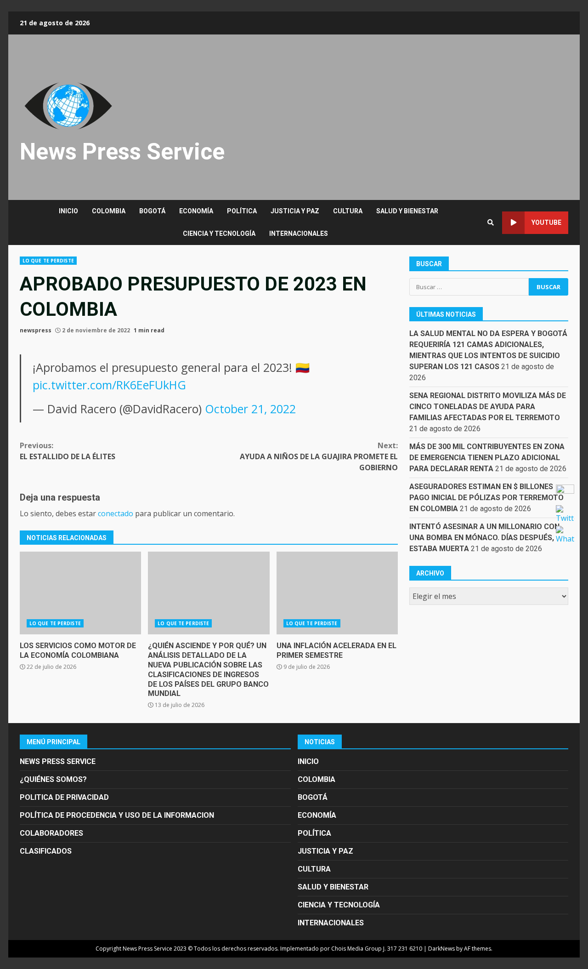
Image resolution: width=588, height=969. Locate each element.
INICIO (68, 211)
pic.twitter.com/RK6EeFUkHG (109, 385)
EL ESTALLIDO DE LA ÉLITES (67, 451)
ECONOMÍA (196, 211)
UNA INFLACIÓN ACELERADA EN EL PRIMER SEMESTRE (337, 593)
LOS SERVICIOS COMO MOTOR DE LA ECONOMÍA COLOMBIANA (80, 593)
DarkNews (441, 948)
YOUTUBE (546, 222)
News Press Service (122, 151)
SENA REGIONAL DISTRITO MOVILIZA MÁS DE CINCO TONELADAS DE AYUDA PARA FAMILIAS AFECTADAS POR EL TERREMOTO (487, 407)
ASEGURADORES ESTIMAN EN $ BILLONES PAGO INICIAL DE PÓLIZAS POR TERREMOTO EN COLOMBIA (486, 498)
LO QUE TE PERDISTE (48, 260)
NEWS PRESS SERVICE (58, 761)
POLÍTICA (242, 211)
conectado (115, 513)
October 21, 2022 (250, 408)
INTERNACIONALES (298, 233)
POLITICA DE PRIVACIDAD (64, 797)
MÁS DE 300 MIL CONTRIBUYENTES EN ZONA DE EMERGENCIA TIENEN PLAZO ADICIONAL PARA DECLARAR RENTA (487, 458)
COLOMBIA (108, 211)
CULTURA (347, 211)
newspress (35, 330)
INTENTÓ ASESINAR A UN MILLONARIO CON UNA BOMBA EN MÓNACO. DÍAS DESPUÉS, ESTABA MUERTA (484, 538)
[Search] (490, 222)
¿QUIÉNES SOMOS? (53, 779)
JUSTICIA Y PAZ (295, 211)
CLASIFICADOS (46, 851)
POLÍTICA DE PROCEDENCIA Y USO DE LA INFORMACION (117, 815)
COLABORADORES (51, 833)
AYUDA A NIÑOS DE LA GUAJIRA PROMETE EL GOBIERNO (319, 456)
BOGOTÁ (152, 211)
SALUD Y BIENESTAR (407, 211)
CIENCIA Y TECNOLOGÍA (219, 233)
